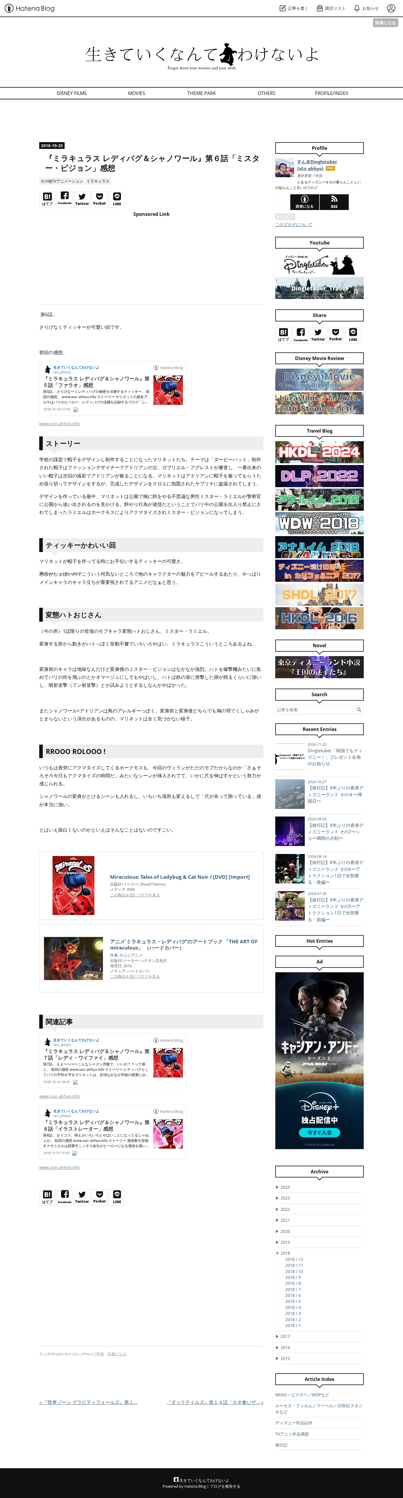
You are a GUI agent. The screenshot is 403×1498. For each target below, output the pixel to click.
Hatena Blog (195, 1486)
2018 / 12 (294, 1259)
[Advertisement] (201, 121)
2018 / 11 (294, 1265)
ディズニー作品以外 (293, 1422)
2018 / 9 (293, 1277)
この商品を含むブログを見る (135, 895)
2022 (285, 1209)
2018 (285, 1253)
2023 (285, 1198)
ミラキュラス (97, 181)
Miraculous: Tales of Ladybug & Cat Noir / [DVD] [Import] (180, 877)
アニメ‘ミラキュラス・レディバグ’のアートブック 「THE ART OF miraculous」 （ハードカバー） (184, 944)
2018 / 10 (294, 1271)
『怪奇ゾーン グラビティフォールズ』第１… (88, 1402)
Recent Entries (320, 729)
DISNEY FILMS (72, 93)
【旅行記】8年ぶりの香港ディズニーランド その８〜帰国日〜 (335, 794)
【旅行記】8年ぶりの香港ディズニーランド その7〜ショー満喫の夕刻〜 (335, 831)
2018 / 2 (293, 1319)
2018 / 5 (293, 1301)
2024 (285, 1187)
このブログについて (293, 224)
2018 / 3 (293, 1313)
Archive (319, 1171)
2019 (285, 1242)
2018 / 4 (293, 1307)
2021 (285, 1220)
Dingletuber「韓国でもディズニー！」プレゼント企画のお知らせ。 (335, 757)
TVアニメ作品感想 (292, 1434)
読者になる (385, 22)
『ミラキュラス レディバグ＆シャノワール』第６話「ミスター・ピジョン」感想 (152, 163)
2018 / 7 (293, 1289)
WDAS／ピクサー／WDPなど (302, 1394)
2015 (285, 1358)
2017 (285, 1336)
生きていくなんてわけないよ (133, 46)
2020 (285, 1231)
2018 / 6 (293, 1295)
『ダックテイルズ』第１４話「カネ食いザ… (214, 1402)
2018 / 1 (293, 1325)
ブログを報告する (225, 1486)
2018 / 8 (293, 1283)
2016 (285, 1347)
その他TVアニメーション (61, 181)
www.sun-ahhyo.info (59, 423)
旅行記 (281, 1445)
